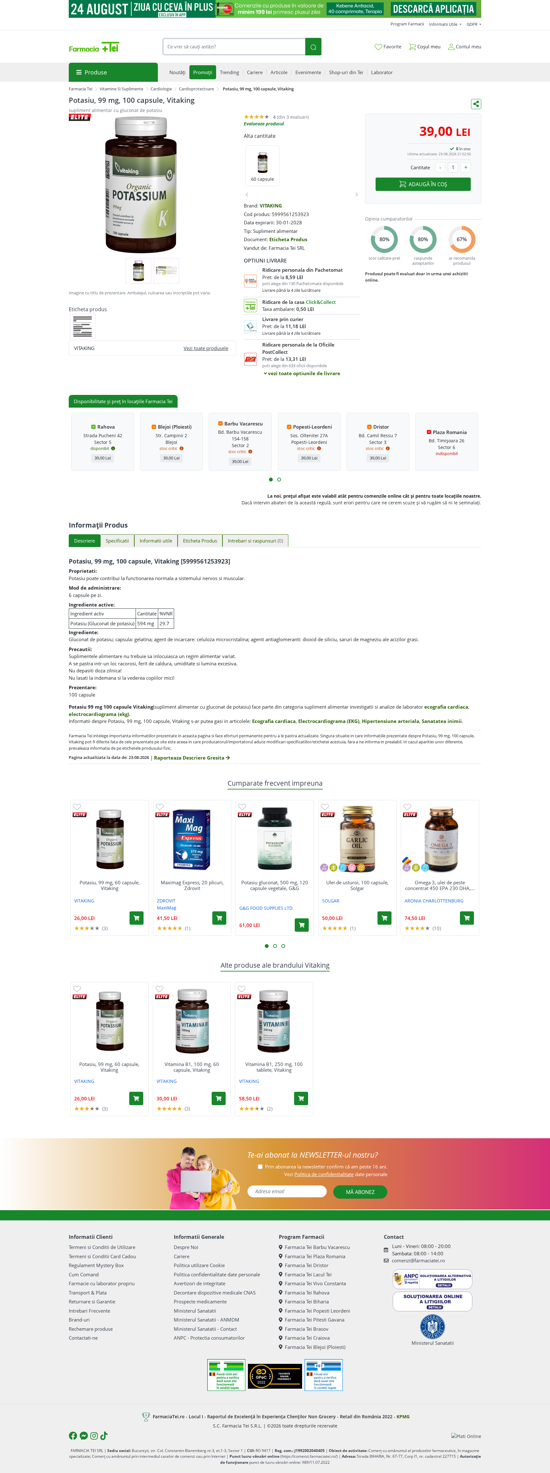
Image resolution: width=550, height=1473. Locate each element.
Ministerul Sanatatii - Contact (205, 1329)
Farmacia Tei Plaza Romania (315, 1256)
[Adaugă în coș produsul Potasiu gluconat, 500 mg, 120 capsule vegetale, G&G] (302, 925)
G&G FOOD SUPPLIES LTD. (266, 908)
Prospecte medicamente (200, 1301)
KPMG (403, 1416)
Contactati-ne (83, 1338)
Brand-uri (79, 1319)
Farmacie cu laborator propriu (102, 1283)
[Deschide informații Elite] (80, 814)
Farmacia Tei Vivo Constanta (315, 1283)
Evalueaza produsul (264, 124)
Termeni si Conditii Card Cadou (102, 1256)
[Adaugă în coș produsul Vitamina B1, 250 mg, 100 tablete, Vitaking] (301, 1098)
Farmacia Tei (80, 89)
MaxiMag (166, 908)
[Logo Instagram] (94, 1436)
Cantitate (420, 167)
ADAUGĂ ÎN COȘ (428, 184)
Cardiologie (161, 89)
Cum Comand (84, 1274)
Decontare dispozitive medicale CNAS (215, 1292)
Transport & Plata (88, 1292)
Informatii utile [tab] (156, 540)
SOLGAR (330, 901)
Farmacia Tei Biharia (307, 1301)
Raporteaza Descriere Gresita (190, 757)
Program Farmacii (407, 24)
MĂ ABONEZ (360, 1192)
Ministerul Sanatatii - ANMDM (206, 1319)
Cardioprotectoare (196, 89)
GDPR (472, 24)
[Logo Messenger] (84, 1436)
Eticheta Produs (288, 239)
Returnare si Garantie (92, 1301)
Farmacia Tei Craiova (307, 1338)
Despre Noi (186, 1247)
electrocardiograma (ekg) (99, 714)
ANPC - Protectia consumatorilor (209, 1338)
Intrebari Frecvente (89, 1311)
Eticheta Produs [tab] (200, 540)
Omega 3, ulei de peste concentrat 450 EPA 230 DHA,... (440, 885)
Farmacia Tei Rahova (307, 1292)
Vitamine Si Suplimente (121, 89)
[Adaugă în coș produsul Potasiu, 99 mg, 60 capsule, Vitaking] (137, 918)
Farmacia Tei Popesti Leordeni (317, 1311)
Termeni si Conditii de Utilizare (102, 1247)
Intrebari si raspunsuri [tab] (255, 540)
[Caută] (313, 46)
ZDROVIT (166, 901)
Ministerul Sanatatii (195, 1311)
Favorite (391, 46)
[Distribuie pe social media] (476, 104)
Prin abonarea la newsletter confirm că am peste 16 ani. (326, 1166)
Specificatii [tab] (117, 540)
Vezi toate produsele (206, 348)
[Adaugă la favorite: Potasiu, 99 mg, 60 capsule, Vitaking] (77, 806)
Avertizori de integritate (199, 1283)
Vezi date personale (335, 1174)
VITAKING (271, 205)
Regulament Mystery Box (96, 1265)
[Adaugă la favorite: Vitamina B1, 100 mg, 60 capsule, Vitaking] (159, 988)
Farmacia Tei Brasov (306, 1329)
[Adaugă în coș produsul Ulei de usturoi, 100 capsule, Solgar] (384, 918)
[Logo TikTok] (104, 1436)
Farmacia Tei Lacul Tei (308, 1274)
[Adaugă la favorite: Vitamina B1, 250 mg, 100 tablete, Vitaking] (241, 988)
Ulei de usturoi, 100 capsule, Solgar (357, 885)
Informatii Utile (443, 24)
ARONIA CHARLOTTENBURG (434, 901)
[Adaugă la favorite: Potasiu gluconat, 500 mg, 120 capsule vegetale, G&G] (242, 806)
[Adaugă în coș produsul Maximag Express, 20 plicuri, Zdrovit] (219, 918)
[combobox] (234, 46)
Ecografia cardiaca (274, 721)
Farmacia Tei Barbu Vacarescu (317, 1247)
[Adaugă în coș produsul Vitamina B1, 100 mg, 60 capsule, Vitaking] (219, 1098)
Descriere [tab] (84, 540)
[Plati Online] (466, 1436)
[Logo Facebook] (73, 1436)
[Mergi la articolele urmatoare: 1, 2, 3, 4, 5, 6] (271, 479)
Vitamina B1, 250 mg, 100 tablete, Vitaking (274, 1067)
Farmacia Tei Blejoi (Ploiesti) (315, 1347)
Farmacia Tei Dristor (306, 1265)
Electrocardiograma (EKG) (328, 721)
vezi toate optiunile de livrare (303, 373)
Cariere (181, 1256)
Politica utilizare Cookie (199, 1265)
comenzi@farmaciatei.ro (418, 1260)
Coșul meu (428, 46)
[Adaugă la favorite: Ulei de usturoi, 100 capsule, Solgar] (325, 806)
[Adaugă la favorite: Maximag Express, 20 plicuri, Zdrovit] (160, 806)
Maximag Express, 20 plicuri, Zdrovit (192, 885)
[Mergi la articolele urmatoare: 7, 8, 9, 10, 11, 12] (279, 479)
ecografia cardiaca (446, 707)
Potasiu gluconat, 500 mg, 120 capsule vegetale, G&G (274, 885)
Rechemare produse (91, 1329)
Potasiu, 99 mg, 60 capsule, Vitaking (110, 885)
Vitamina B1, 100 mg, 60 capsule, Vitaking (192, 1067)
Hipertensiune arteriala (390, 721)
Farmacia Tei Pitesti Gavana (314, 1319)
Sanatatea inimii (442, 721)
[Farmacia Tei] (94, 46)
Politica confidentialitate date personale (217, 1274)
